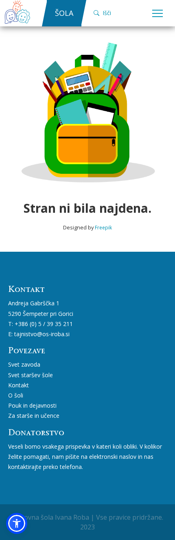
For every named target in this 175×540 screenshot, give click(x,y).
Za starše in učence (33, 415)
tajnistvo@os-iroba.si (42, 334)
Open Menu (157, 13)
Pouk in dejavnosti (32, 405)
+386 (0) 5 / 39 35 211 (44, 324)
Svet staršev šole (30, 375)
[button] (16, 523)
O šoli (15, 395)
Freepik (103, 227)
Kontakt (18, 385)
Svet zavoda (24, 364)
